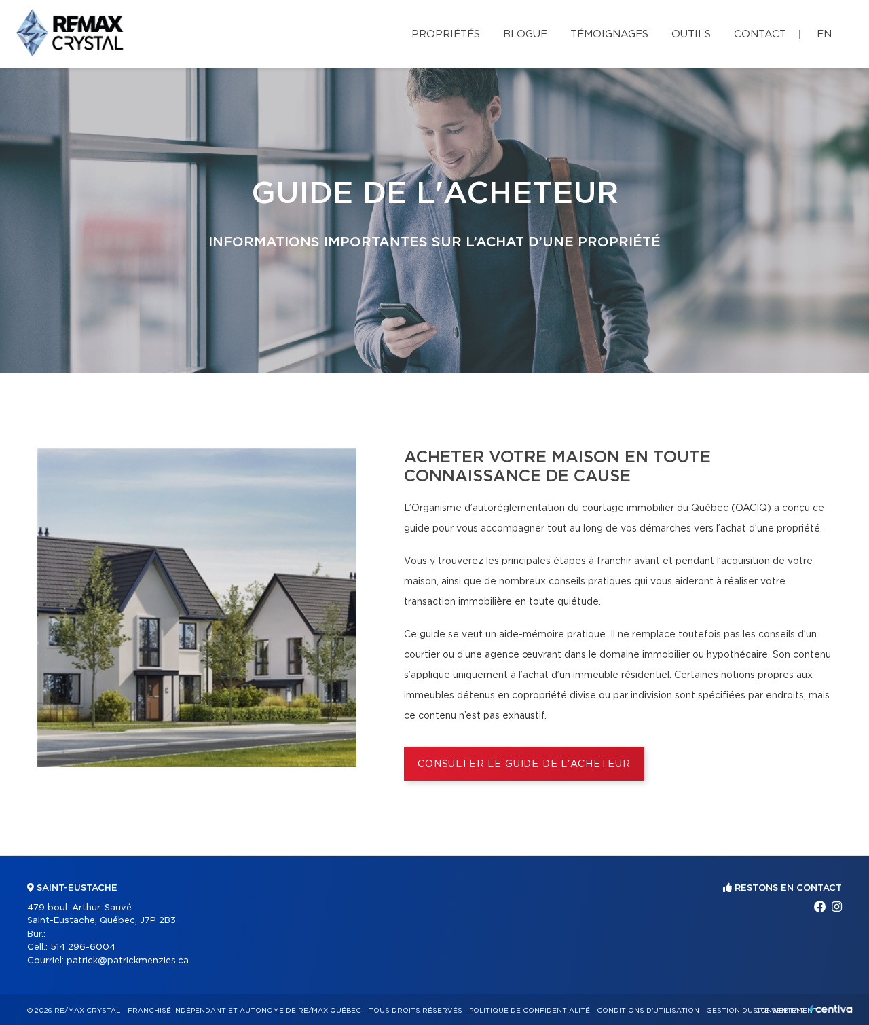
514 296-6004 (82, 947)
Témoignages (609, 34)
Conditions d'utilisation (648, 1010)
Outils (691, 34)
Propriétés (445, 34)
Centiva (831, 1009)
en (824, 34)
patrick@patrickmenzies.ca (128, 960)
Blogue (525, 34)
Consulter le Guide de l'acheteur (524, 764)
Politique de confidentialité (529, 1010)
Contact (760, 34)
